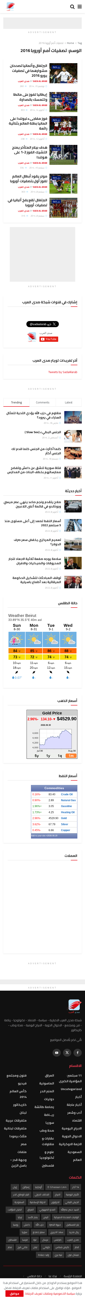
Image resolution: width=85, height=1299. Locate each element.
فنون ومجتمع (17, 1075)
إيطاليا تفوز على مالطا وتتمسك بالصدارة (30, 96)
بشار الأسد (33, 1217)
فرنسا (25, 1240)
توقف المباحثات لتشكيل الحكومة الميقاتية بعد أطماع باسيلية (36, 580)
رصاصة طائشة (44, 1107)
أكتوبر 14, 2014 (37, 110)
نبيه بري (58, 1255)
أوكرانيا (38, 1187)
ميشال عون (73, 1255)
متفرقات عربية (16, 1120)
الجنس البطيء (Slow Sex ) (43, 432)
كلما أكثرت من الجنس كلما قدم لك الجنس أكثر (36, 451)
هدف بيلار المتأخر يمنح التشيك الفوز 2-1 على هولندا (29, 152)
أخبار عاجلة (74, 1105)
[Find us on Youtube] (57, 1053)
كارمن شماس (62, 1247)
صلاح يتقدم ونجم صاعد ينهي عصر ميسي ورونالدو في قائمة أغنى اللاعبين (32, 504)
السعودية (75, 1152)
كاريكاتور (20, 1105)
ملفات (22, 1152)
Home (70, 42)
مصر (24, 1144)
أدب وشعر (74, 1112)
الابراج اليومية (72, 1128)
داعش (27, 1225)
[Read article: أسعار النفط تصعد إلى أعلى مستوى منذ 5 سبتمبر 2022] (73, 525)
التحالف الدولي (42, 1194)
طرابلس (57, 1240)
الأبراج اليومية (72, 1194)
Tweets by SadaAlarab (62, 372)
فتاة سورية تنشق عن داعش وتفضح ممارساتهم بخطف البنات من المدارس (34, 470)
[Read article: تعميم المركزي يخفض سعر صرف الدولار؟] (73, 544)
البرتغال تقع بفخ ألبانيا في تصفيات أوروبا (27, 202)
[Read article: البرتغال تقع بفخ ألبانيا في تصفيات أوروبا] (63, 208)
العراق (49, 1075)
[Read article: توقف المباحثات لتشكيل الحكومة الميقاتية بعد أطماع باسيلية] (73, 582)
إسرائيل (26, 1187)
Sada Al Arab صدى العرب (32, 81)
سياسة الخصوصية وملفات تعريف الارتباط (50, 1293)
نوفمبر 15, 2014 (37, 86)
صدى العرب (73, 1240)
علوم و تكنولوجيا (47, 1154)
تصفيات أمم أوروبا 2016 (51, 42)
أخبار (78, 1097)
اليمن (45, 1217)
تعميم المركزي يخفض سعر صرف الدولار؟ (37, 542)
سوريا (50, 1122)
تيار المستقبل (72, 1225)
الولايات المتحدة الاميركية (66, 1217)
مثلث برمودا (18, 1136)
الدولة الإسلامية (38, 1202)
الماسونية (46, 1083)
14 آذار (75, 1187)
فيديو (22, 1083)
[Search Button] (72, 6)
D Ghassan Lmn (57, 1187)
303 (23, 110)
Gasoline (66, 806)
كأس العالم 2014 (18, 1094)
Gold (64, 818)
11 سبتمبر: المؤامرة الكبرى (70, 1078)
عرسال (45, 1240)
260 (22, 86)
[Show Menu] (80, 6)
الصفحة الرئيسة (73, 1276)
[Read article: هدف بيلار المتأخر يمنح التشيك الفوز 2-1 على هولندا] (63, 155)
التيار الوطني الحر (21, 1194)
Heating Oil (68, 812)
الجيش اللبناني (72, 1202)
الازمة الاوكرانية (70, 1144)
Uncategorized (71, 1089)
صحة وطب (46, 1130)
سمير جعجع (39, 1232)
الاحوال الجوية (72, 1136)
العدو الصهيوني (47, 1209)
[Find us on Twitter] (67, 1053)
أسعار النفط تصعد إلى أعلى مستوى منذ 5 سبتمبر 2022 (33, 523)
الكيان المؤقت (15, 1209)
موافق (14, 1293)
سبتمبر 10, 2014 (37, 168)
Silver (64, 824)
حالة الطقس (34, 1276)
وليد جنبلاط (43, 1255)
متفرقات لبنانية (15, 1128)
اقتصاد (77, 1120)
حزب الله (40, 1225)
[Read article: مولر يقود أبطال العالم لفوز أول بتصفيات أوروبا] (63, 184)
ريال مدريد (74, 1232)
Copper (65, 830)
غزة (35, 1240)
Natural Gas (68, 800)
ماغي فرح (22, 1247)
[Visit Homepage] (10, 6)
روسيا (15, 1225)
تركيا (20, 1217)
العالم (77, 1160)
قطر (77, 1247)
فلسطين (48, 1165)
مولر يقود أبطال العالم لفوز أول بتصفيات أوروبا (28, 178)
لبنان (23, 1112)
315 (23, 216)
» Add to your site (39, 836)
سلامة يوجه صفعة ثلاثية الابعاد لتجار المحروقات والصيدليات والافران (34, 561)
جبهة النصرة (55, 1225)
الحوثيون (55, 1202)
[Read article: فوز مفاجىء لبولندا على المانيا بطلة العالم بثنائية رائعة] (63, 126)
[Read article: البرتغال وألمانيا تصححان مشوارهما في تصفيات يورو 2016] (63, 73)
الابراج (57, 1194)
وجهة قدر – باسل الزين (18, 1162)
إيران (15, 1187)
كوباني (46, 1247)
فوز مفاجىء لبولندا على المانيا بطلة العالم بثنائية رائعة (28, 123)
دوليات (49, 1099)
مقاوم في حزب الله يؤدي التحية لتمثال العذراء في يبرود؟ (33, 415)
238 (23, 139)
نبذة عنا (53, 1276)
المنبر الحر (47, 1091)
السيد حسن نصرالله (70, 1209)
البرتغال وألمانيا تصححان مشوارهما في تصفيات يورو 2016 (28, 70)
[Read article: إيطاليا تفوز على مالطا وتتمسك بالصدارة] (63, 102)
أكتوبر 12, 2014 (37, 139)
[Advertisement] (42, 254)
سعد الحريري (56, 1232)
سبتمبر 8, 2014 (38, 192)
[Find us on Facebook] (77, 1053)
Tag (80, 42)
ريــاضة (56, 67)
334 (22, 168)
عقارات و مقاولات (48, 1141)
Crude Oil (67, 794)
